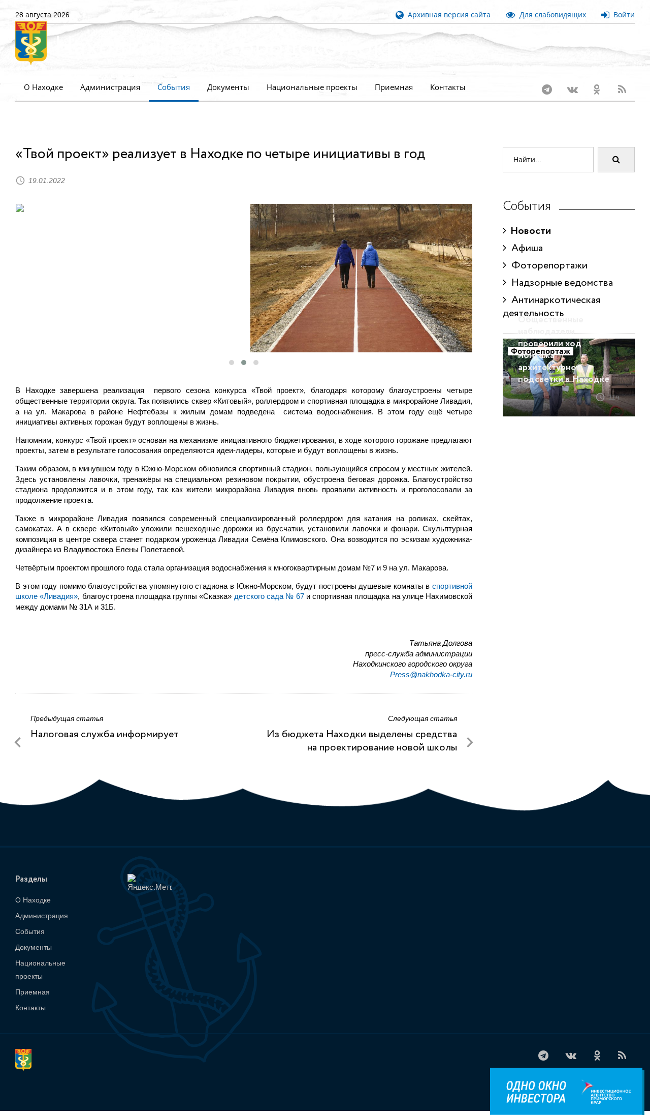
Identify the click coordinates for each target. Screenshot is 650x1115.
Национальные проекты (312, 87)
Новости (528, 217)
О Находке (43, 87)
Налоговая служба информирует (104, 721)
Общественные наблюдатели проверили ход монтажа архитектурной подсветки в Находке (563, 336)
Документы (228, 87)
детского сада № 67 (269, 583)
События (173, 87)
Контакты (448, 87)
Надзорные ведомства (559, 269)
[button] (231, 349)
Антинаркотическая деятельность (551, 294)
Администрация (110, 87)
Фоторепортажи (547, 252)
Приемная (394, 87)
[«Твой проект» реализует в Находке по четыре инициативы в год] (127, 195)
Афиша (524, 235)
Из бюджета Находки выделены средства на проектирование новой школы (362, 728)
